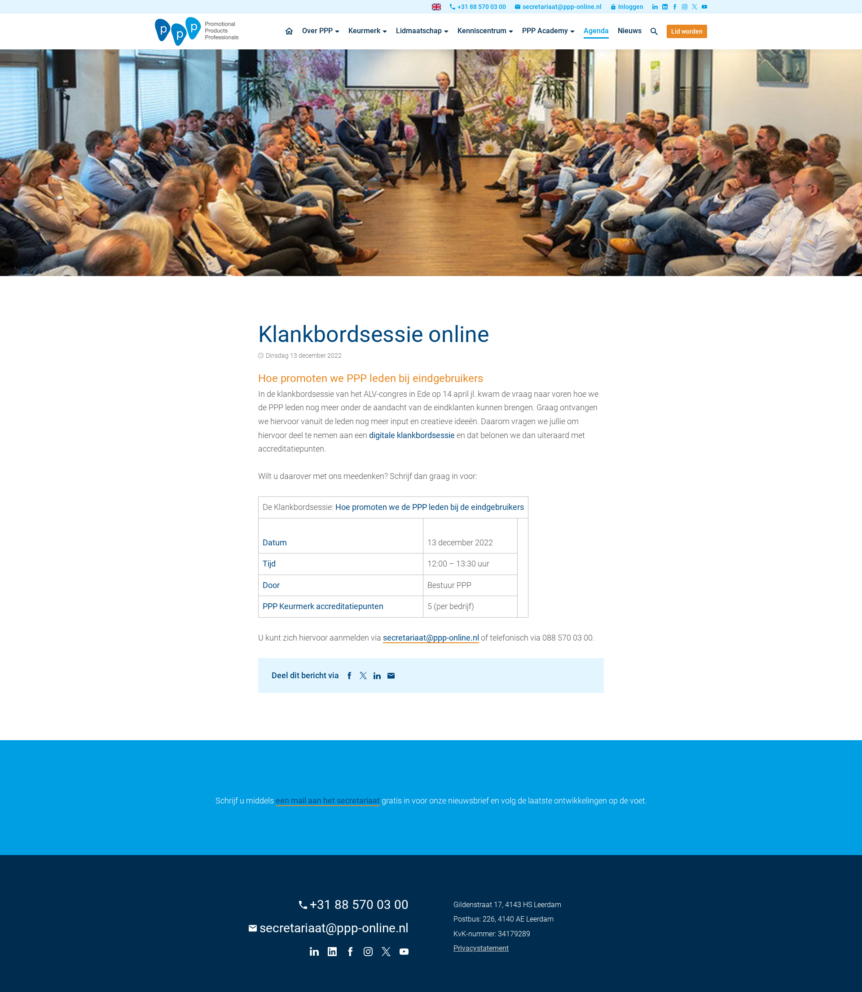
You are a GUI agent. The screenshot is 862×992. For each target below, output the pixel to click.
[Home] (196, 31)
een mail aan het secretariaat (328, 800)
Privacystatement (481, 948)
